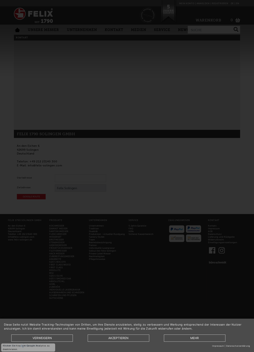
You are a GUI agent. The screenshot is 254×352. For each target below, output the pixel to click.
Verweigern (42, 338)
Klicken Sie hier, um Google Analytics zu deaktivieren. (26, 347)
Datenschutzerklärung (238, 346)
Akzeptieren (118, 338)
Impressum (218, 346)
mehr (194, 338)
